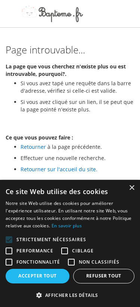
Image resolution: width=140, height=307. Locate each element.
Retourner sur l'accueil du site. (59, 169)
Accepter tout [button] (37, 276)
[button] (70, 294)
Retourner (33, 146)
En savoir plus (67, 225)
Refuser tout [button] (103, 276)
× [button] (131, 188)
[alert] (70, 243)
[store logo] (52, 13)
